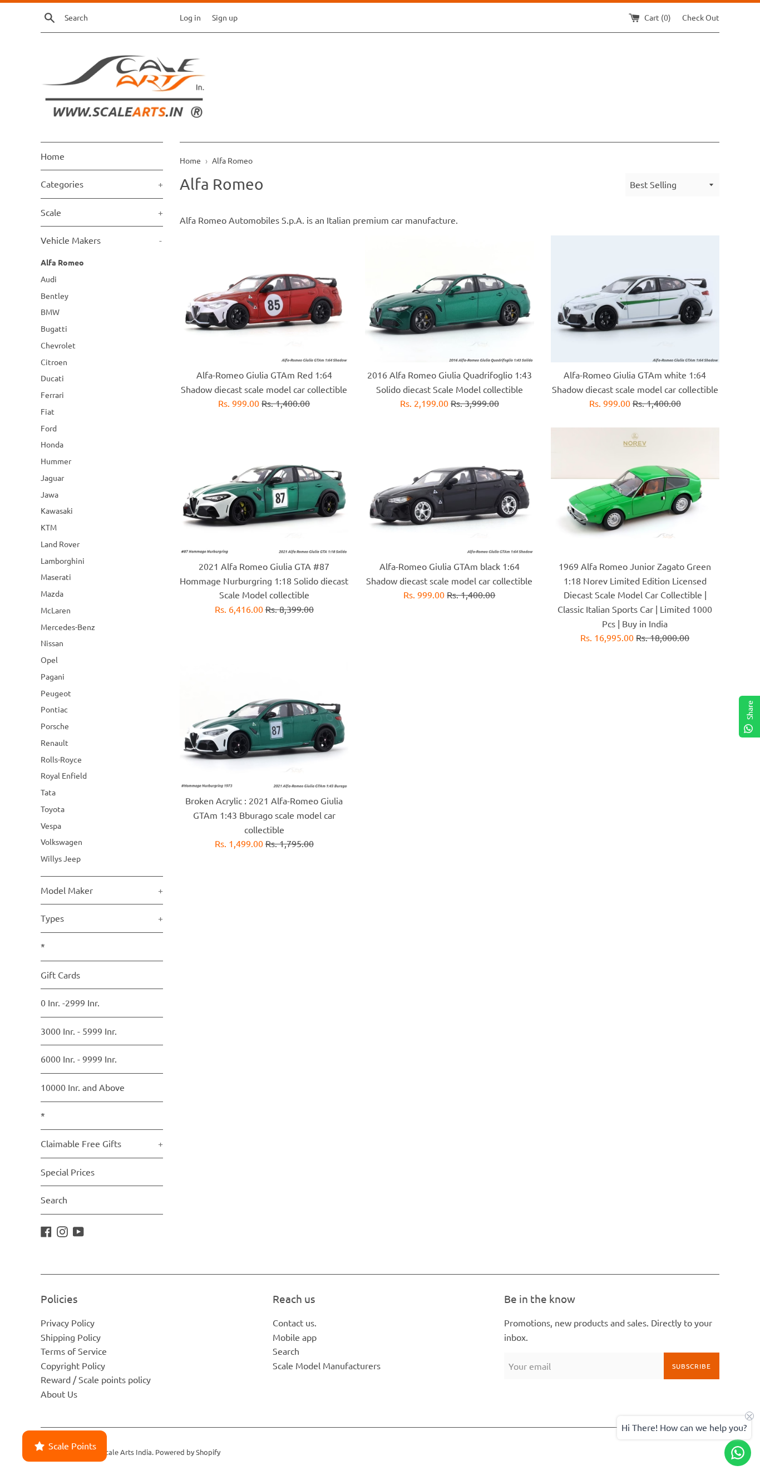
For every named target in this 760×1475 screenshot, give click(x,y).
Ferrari (52, 395)
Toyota (53, 809)
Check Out (700, 17)
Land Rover (60, 544)
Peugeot (56, 693)
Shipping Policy (71, 1337)
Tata (48, 792)
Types (102, 917)
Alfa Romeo (62, 262)
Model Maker (102, 890)
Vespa (51, 825)
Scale (102, 212)
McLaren (56, 610)
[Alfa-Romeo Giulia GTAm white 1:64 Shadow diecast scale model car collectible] (635, 298)
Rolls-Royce (61, 759)
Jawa (49, 494)
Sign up (225, 17)
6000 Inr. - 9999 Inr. (79, 1058)
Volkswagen (61, 842)
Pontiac (54, 709)
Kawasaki (57, 510)
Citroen (54, 362)
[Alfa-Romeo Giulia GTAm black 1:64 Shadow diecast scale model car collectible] (449, 490)
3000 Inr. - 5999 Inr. (79, 1030)
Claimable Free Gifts (102, 1143)
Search (54, 1199)
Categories (102, 183)
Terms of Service (74, 1350)
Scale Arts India (126, 1452)
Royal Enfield (64, 775)
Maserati (56, 577)
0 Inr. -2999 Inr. (70, 1002)
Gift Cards (60, 974)
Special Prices (68, 1171)
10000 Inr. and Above (83, 1087)
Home (53, 155)
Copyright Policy (73, 1365)
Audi (49, 279)
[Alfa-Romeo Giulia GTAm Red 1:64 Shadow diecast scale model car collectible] (264, 298)
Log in (190, 17)
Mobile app (295, 1337)
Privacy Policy (68, 1322)
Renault (54, 743)
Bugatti (54, 328)
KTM (49, 527)
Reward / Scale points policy (96, 1379)
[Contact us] (737, 1452)
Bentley (54, 296)
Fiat (48, 411)
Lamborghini (63, 560)
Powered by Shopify (187, 1452)
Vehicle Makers (101, 239)
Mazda (52, 593)
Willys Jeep (61, 858)
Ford (49, 428)
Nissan (52, 643)
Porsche (55, 726)
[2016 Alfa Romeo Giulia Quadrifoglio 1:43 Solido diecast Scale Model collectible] (449, 298)
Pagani (53, 676)
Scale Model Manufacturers (327, 1365)
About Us (59, 1393)
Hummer (56, 461)
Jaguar (52, 478)
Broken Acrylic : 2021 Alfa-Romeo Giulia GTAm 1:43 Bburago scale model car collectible (264, 814)
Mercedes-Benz (68, 627)
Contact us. (295, 1322)
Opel (49, 660)
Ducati (52, 378)
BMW (50, 312)
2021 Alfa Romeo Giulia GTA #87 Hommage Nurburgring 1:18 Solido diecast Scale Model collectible (264, 580)
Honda (52, 444)
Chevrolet (58, 345)
